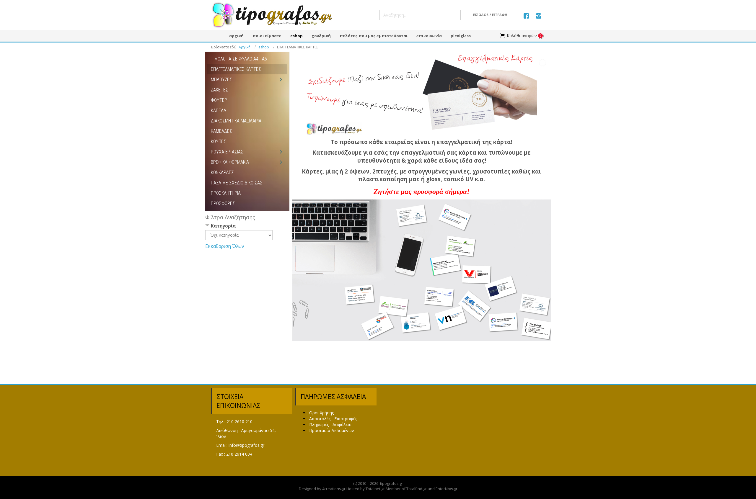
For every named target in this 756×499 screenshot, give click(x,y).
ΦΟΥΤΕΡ (219, 100)
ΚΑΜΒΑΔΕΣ (221, 131)
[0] (518, 36)
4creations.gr (334, 488)
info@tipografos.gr (246, 445)
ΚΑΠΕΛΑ (218, 110)
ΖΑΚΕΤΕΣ (219, 90)
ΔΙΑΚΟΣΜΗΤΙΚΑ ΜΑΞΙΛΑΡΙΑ (236, 121)
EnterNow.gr (446, 488)
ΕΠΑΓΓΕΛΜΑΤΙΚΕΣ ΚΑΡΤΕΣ (236, 69)
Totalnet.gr (375, 488)
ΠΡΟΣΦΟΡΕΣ (223, 203)
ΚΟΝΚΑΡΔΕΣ (222, 172)
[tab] (247, 226)
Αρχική (244, 47)
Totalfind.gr (416, 488)
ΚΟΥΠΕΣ (218, 141)
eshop (263, 47)
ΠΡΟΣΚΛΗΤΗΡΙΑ (226, 193)
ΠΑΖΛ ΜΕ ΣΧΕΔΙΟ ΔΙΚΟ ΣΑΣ (237, 183)
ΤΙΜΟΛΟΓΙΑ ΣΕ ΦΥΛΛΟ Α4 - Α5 (239, 59)
